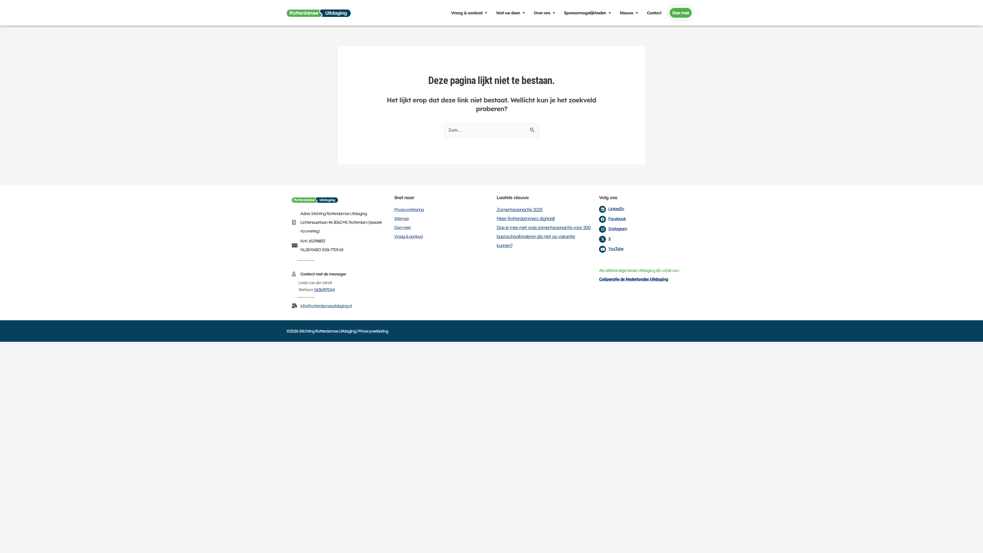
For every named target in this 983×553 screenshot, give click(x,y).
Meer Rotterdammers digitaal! (526, 218)
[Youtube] (602, 249)
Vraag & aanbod (466, 12)
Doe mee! (402, 227)
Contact (654, 12)
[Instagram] (602, 229)
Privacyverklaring (409, 209)
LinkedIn (616, 208)
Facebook (617, 218)
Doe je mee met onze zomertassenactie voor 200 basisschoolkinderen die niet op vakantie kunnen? (544, 236)
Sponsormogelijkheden (585, 12)
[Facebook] (602, 219)
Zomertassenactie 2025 (519, 209)
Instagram (617, 228)
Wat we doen (508, 12)
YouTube (615, 248)
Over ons (542, 12)
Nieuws (626, 12)
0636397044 (324, 289)
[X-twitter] (602, 239)
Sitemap (401, 218)
